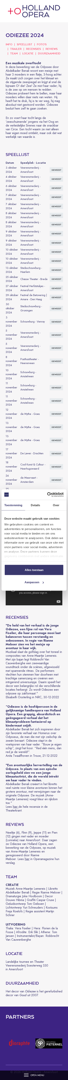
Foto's (42, 44)
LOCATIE (27, 53)
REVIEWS (52, 49)
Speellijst (24, 44)
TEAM (14, 53)
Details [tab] (35, 505)
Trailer (16, 49)
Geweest (56, 188)
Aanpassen (32, 582)
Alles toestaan (34, 569)
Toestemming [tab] (13, 505)
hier (16, 807)
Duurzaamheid (49, 53)
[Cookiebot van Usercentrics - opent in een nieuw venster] (48, 494)
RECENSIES (33, 49)
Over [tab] (56, 505)
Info (9, 44)
